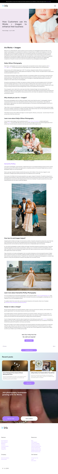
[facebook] (2, 468)
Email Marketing (4, 440)
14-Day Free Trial (34, 457)
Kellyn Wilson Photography (33, 121)
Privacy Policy (4, 459)
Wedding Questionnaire (36, 450)
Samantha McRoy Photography (11, 302)
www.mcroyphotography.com (43, 295)
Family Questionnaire (35, 444)
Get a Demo (33, 460)
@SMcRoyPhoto (23, 302)
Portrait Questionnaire (35, 447)
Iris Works (45, 319)
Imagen (10, 67)
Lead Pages (3, 447)
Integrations (3, 449)
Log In (32, 459)
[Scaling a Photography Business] (15, 365)
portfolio (9, 122)
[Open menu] (55, 6)
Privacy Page (48, 1)
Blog (32, 440)
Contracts (3, 444)
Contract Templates (35, 443)
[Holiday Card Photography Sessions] (43, 365)
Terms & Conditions (5, 457)
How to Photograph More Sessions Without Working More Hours (13, 373)
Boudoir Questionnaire (35, 451)
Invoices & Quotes (4, 446)
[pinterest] (8, 468)
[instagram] (6, 468)
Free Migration (34, 442)
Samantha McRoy (10, 164)
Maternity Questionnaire (36, 446)
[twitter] (4, 468)
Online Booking (4, 442)
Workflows (3, 443)
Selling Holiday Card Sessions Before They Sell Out (42, 372)
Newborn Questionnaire (36, 449)
